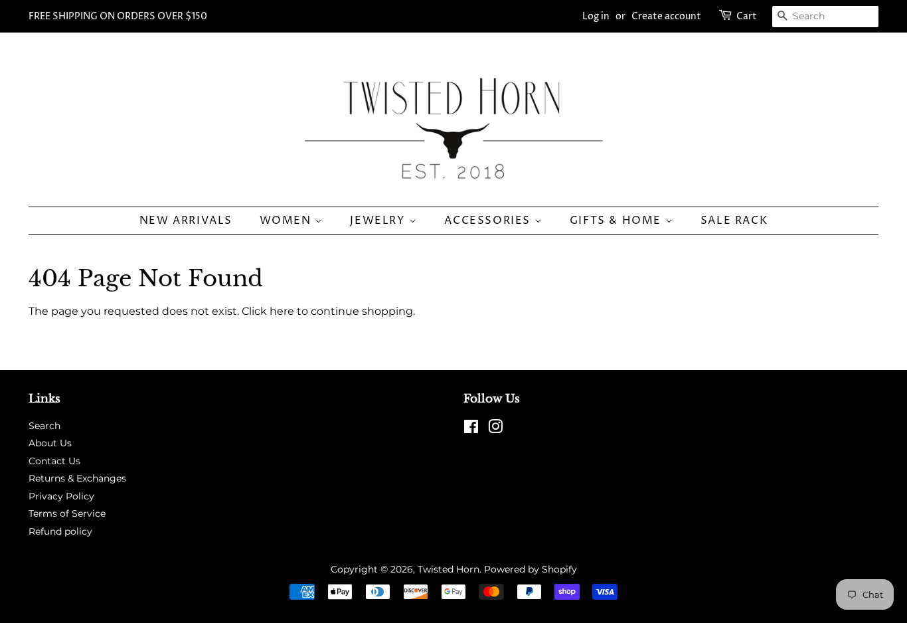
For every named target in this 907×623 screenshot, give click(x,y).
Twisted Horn (448, 569)
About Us (50, 443)
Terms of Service (67, 513)
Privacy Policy (61, 496)
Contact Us (54, 461)
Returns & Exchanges (77, 478)
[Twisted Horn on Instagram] (495, 429)
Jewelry (379, 220)
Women (287, 220)
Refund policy (60, 531)
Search (44, 425)
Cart (746, 16)
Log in (596, 16)
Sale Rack (734, 220)
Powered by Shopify (530, 569)
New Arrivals (185, 220)
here (282, 311)
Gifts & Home (617, 220)
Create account (666, 16)
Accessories (489, 220)
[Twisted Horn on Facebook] (471, 429)
